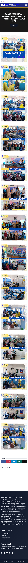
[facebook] (1, 1)
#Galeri (14, 25)
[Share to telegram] (14, 461)
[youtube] (5, 1)
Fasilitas (4, 539)
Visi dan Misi (5, 533)
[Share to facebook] (3, 461)
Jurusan (4, 535)
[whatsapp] (9, 1)
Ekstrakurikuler (6, 537)
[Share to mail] (8, 461)
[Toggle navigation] (26, 5)
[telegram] (7, 1)
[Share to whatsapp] (19, 461)
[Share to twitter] (24, 461)
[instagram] (3, 1)
